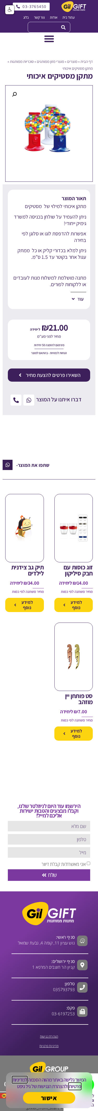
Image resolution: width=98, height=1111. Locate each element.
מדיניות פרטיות (49, 1046)
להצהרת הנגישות (52, 1086)
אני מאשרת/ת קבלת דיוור (63, 864)
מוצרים (72, 61)
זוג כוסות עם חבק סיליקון (78, 570)
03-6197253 (63, 1011)
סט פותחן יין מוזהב (79, 698)
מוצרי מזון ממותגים (50, 61)
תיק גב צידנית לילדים (27, 570)
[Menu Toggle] (49, 38)
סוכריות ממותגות (22, 61)
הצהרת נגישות (49, 1036)
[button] (14, 94)
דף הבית (86, 61)
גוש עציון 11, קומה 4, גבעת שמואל (46, 940)
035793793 (64, 989)
